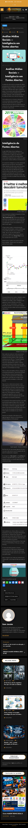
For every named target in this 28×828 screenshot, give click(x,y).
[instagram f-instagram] (13, 5)
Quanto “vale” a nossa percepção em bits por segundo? (10, 743)
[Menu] (2, 9)
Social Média (7, 29)
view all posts (5, 635)
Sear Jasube (6, 32)
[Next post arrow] (24, 652)
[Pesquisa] (23, 10)
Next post (5, 649)
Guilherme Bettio (9, 740)
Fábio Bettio (8, 681)
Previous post (6, 642)
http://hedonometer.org (8, 217)
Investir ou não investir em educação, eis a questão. (13, 645)
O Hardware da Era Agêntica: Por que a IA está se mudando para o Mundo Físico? (13, 684)
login (13, 763)
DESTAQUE (10, 778)
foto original (13, 456)
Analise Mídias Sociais (8, 28)
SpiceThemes (14, 808)
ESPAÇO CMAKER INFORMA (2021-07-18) (13, 652)
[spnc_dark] (26, 10)
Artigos (4, 25)
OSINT (3, 29)
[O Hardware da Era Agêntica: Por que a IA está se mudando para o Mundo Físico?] (14, 672)
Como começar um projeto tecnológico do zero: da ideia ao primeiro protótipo (12, 713)
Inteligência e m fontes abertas (17, 28)
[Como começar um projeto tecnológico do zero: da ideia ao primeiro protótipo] (14, 702)
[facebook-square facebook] (15, 5)
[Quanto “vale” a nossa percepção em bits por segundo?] (14, 732)
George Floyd (17, 236)
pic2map (22, 456)
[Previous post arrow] (24, 644)
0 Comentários (21, 32)
